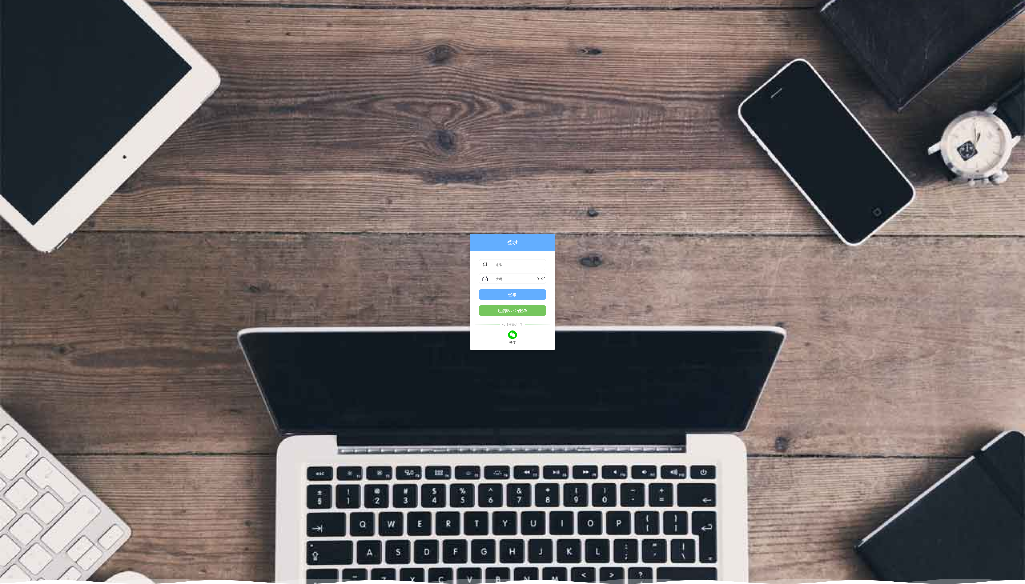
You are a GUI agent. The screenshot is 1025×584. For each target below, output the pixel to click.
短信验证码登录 (512, 311)
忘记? (541, 278)
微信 (512, 342)
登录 (512, 294)
